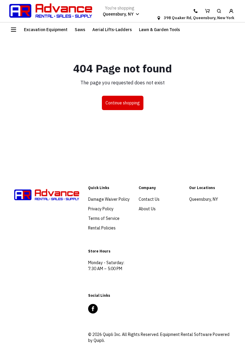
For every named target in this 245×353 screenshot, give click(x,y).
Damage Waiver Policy (109, 199)
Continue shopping (122, 103)
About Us (147, 209)
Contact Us (149, 199)
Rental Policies (102, 228)
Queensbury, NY (203, 199)
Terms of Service (104, 218)
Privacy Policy (101, 209)
